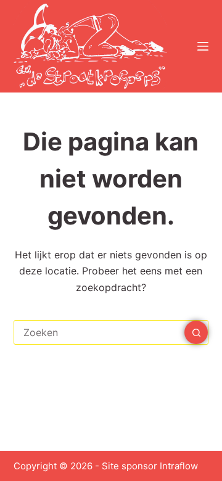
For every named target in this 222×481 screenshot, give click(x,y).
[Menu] (202, 46)
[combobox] (99, 332)
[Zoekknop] (196, 332)
